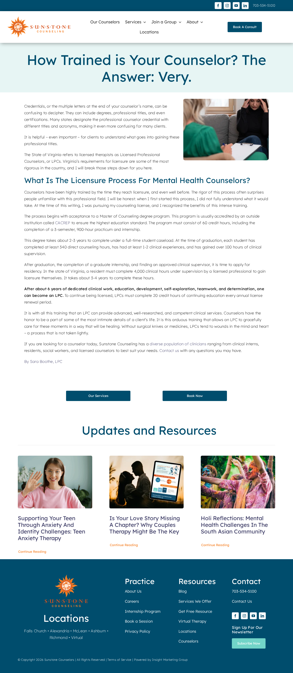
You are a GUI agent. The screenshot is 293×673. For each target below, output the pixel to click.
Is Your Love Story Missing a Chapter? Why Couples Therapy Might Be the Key (144, 525)
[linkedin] (245, 5)
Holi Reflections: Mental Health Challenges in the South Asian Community (234, 525)
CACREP (62, 222)
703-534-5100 (264, 5)
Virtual (77, 637)
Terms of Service (119, 660)
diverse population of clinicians (178, 343)
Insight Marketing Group (170, 660)
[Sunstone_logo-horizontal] (39, 18)
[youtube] (236, 5)
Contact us (169, 350)
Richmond (59, 637)
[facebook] (218, 5)
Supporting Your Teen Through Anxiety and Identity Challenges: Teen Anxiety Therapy (51, 528)
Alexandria (59, 630)
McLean (80, 630)
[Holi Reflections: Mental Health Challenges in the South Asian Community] (238, 458)
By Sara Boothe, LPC (43, 361)
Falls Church (35, 630)
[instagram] (227, 5)
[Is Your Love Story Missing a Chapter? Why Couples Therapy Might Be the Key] (146, 458)
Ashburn (98, 630)
